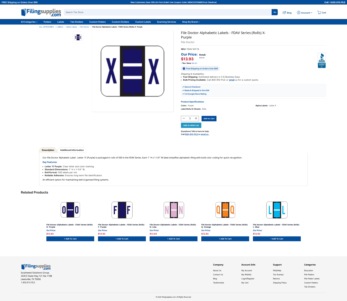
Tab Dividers (76, 21)
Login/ (244, 278)
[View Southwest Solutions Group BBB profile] (321, 60)
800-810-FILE (191, 134)
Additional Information (72, 150)
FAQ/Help (277, 270)
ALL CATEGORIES (46, 27)
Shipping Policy (280, 282)
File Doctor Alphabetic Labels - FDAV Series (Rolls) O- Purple (69, 225)
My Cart (244, 282)
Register (250, 278)
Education (308, 270)
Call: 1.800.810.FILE (334, 2)
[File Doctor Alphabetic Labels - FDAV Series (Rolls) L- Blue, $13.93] (277, 210)
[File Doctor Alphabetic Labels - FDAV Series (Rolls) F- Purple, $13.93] (122, 210)
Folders (47, 21)
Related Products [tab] (34, 192)
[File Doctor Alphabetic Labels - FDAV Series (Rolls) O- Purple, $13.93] (70, 210)
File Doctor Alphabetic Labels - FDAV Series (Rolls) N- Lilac (173, 225)
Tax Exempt (278, 274)
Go (275, 12)
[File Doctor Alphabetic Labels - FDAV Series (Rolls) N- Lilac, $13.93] (173, 210)
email (231, 79)
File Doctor (84, 27)
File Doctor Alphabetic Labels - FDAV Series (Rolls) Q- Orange (224, 225)
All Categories (28, 21)
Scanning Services (166, 21)
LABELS (60, 27)
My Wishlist (246, 274)
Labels (60, 21)
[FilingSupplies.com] (41, 12)
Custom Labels (143, 21)
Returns (276, 278)
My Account (246, 270)
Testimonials (218, 282)
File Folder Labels (311, 278)
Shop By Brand (190, 21)
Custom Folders (97, 21)
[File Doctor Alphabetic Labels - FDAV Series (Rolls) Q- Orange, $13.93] (225, 210)
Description (48, 150)
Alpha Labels (71, 27)
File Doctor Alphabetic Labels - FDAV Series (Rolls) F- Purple (121, 225)
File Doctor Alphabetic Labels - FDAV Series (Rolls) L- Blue (276, 225)
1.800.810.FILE (28, 282)
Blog (215, 278)
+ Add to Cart (70, 238)
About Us (217, 270)
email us (205, 134)
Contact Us (218, 274)
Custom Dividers (120, 21)
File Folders (309, 274)
